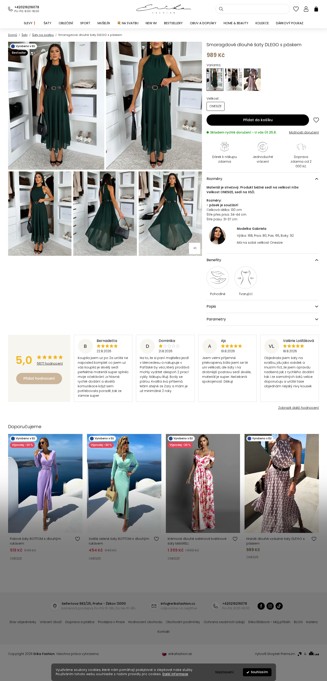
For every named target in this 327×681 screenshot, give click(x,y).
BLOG (298, 622)
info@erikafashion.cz (178, 603)
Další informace (175, 674)
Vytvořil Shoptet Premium (275, 654)
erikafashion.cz (261, 606)
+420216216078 (26, 7)
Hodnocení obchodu (145, 622)
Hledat (221, 9)
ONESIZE (16, 558)
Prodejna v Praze (111, 622)
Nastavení (224, 672)
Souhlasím (259, 672)
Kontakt (164, 631)
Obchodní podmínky (183, 622)
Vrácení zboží (51, 622)
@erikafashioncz (279, 606)
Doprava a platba (79, 622)
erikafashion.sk (180, 654)
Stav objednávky (22, 622)
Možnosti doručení (304, 132)
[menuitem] (30, 23)
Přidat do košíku (258, 120)
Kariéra (312, 622)
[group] (233, 79)
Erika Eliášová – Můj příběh (269, 622)
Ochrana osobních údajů (224, 622)
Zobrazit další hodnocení (298, 407)
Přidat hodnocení (39, 378)
